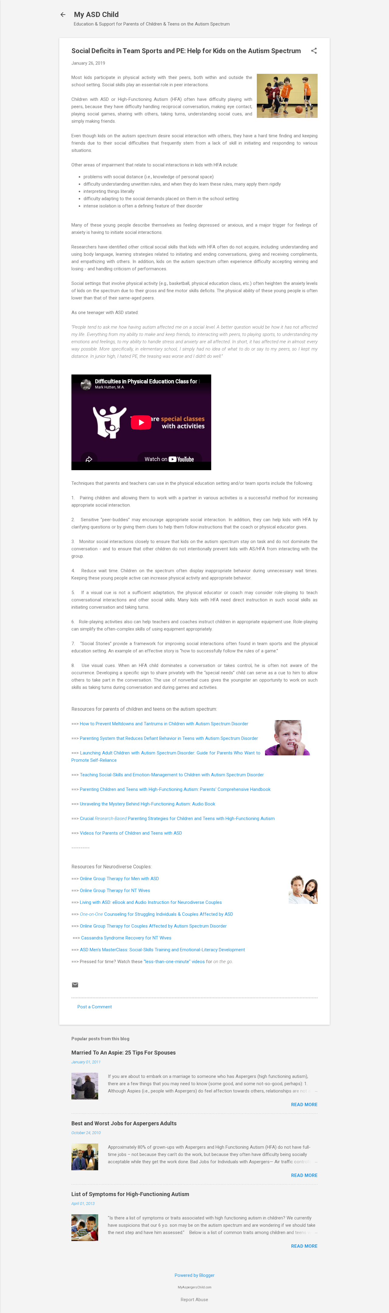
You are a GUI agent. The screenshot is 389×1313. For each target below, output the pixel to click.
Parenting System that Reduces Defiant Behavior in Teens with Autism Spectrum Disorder (169, 738)
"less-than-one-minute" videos (174, 961)
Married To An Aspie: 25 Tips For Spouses (123, 1052)
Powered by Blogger (195, 1275)
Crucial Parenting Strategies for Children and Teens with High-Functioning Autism (177, 818)
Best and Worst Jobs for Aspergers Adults (124, 1123)
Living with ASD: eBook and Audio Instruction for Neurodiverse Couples (151, 902)
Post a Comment (94, 1007)
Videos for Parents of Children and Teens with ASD (131, 833)
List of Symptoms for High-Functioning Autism (130, 1194)
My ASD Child (96, 14)
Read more (304, 1104)
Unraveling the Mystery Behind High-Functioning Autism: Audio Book (147, 804)
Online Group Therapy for (105, 878)
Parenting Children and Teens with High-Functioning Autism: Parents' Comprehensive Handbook (175, 789)
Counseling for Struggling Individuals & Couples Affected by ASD (156, 914)
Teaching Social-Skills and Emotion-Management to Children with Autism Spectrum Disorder (172, 775)
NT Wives (140, 890)
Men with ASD (145, 878)
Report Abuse (194, 1299)
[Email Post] (75, 987)
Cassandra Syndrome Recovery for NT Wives (126, 938)
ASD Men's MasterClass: (104, 949)
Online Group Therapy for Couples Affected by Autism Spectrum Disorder (153, 926)
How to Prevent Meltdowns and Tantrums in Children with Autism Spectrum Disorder (164, 724)
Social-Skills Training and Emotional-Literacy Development (187, 949)
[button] (314, 51)
